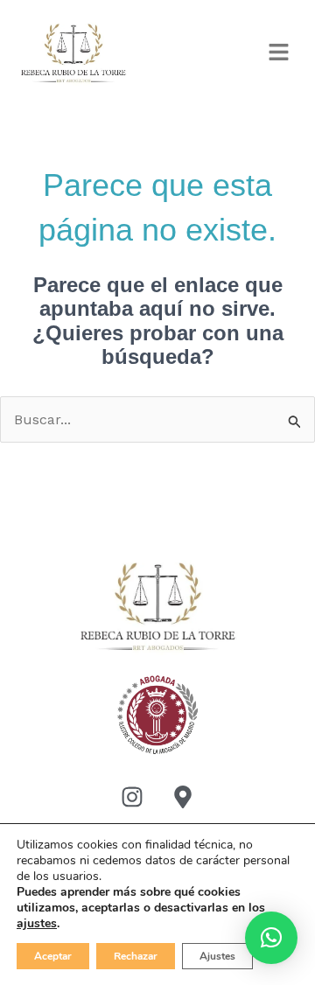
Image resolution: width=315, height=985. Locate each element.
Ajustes (217, 956)
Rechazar (136, 956)
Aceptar (53, 956)
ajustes (37, 924)
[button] (279, 53)
